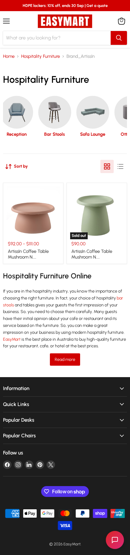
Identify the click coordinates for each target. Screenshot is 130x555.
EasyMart (12, 339)
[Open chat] (115, 540)
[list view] (120, 166)
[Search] (119, 38)
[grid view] (107, 166)
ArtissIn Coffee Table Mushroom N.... (28, 254)
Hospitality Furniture (40, 56)
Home (9, 56)
